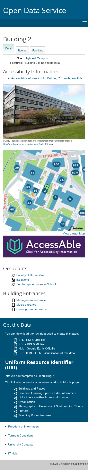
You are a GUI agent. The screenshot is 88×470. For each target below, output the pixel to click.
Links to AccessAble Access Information (43, 397)
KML (21, 348)
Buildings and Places (31, 388)
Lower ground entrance (31, 309)
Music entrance (26, 304)
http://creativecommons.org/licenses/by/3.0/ (24, 144)
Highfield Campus (36, 58)
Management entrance (31, 300)
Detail (8, 48)
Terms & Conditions (20, 435)
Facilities (37, 50)
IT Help (13, 453)
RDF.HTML (25, 353)
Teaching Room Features (34, 415)
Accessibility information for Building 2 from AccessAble (46, 78)
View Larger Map (74, 233)
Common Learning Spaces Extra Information (47, 393)
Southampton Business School (36, 284)
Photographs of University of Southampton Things (50, 406)
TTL (21, 339)
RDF (21, 344)
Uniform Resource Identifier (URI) (39, 364)
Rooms (22, 50)
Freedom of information (23, 426)
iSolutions (22, 279)
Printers (23, 410)
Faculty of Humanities (30, 275)
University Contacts (20, 444)
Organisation (26, 401)
